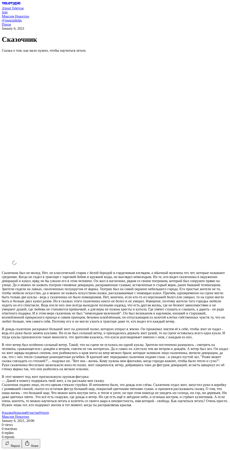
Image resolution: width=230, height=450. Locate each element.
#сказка (7, 412)
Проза (6, 24)
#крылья (19, 412)
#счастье (32, 412)
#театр (44, 412)
